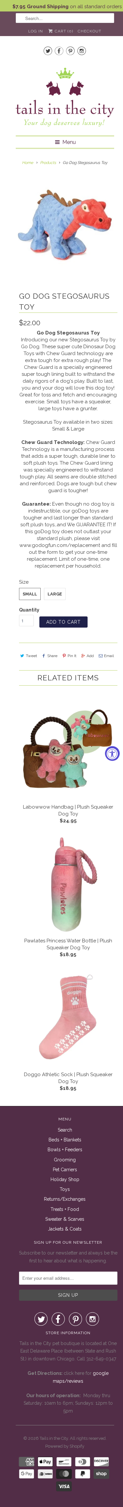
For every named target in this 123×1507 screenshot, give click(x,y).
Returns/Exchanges (65, 1199)
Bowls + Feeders (65, 1149)
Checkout (89, 31)
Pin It (72, 655)
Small (30, 594)
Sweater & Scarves (64, 1219)
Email (109, 655)
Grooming (65, 1159)
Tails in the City (54, 1438)
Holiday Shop (65, 1179)
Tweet (31, 655)
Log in (35, 31)
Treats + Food (65, 1209)
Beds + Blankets (65, 1139)
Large (55, 594)
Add (90, 655)
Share (52, 655)
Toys (65, 1189)
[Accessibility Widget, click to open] (112, 753)
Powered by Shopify (64, 1446)
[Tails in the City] (65, 97)
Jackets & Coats (65, 1229)
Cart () (63, 31)
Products (48, 162)
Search (65, 1130)
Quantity (29, 610)
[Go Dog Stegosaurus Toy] (65, 225)
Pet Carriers (65, 1169)
